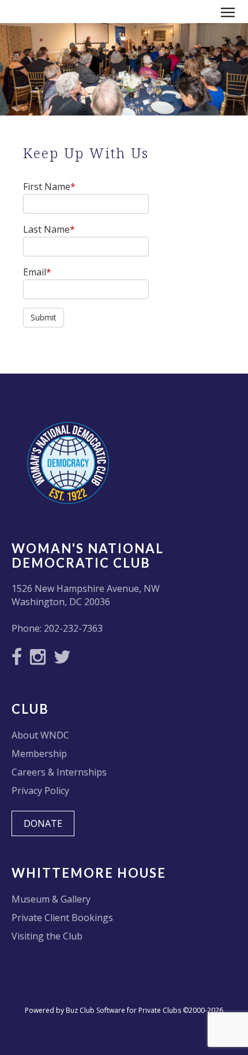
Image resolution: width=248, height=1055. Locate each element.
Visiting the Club (47, 936)
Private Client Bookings (62, 917)
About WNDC (40, 735)
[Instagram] (40, 660)
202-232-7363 (73, 628)
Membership (39, 753)
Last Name (49, 229)
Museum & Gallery (51, 899)
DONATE (43, 823)
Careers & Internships (59, 772)
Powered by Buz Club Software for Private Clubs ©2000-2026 (124, 1010)
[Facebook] (20, 660)
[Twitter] (65, 660)
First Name (49, 186)
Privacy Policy (40, 790)
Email (37, 272)
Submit (44, 317)
